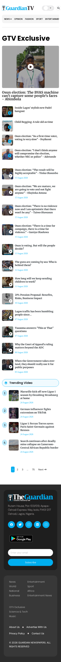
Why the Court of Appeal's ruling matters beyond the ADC (34, 346)
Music (12, 616)
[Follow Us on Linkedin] (37, 524)
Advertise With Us (36, 627)
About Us (14, 627)
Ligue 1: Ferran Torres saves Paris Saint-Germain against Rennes (37, 426)
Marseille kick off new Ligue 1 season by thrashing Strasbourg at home (39, 395)
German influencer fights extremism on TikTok (35, 411)
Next (41, 469)
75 (33, 469)
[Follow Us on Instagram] (28, 524)
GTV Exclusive (17, 607)
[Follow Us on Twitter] (20, 524)
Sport (39, 19)
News (7, 19)
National (14, 591)
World (12, 586)
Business (14, 595)
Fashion (29, 19)
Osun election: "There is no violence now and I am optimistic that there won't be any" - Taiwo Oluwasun (36, 209)
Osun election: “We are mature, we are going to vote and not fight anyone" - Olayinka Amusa (35, 189)
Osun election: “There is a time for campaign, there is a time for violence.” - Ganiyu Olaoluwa (35, 229)
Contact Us (38, 633)
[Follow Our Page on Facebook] (11, 524)
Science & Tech (18, 611)
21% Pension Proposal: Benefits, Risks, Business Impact (34, 296)
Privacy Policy (17, 633)
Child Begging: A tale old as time (34, 121)
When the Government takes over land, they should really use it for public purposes (35, 364)
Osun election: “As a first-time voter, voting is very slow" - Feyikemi (36, 138)
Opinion (18, 19)
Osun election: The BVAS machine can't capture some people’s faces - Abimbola (30, 95)
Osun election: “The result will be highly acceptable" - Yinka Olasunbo (36, 171)
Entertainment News (39, 595)
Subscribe (30, 562)
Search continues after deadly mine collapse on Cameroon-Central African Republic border (39, 444)
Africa (30, 591)
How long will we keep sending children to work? (33, 280)
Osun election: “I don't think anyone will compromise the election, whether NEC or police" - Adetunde (36, 153)
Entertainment (36, 581)
